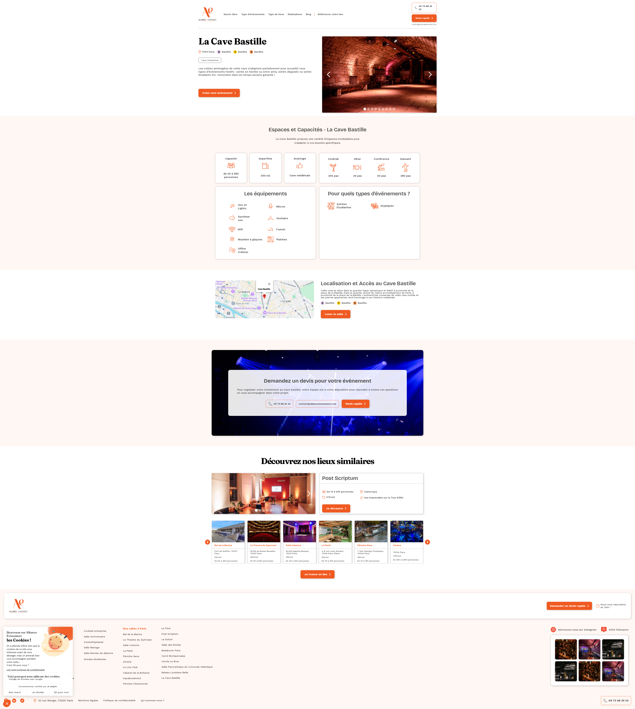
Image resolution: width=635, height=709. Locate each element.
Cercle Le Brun (170, 661)
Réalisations (295, 14)
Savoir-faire (230, 14)
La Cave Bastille (171, 678)
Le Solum (167, 639)
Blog (308, 14)
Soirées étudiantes (95, 659)
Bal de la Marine (132, 634)
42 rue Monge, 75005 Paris (55, 700)
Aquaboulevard (132, 678)
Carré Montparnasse (173, 656)
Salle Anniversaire (94, 636)
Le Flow (166, 628)
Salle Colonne (131, 645)
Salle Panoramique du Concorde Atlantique (187, 666)
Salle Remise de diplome (98, 653)
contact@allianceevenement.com (424, 24)
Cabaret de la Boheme (136, 672)
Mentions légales (88, 700)
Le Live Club (130, 667)
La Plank (128, 650)
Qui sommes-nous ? (152, 700)
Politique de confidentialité (119, 700)
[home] (207, 14)
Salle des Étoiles (171, 644)
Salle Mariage (92, 647)
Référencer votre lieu (330, 14)
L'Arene (127, 661)
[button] (252, 14)
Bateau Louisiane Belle (175, 672)
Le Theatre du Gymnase (137, 639)
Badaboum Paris (171, 650)
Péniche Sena (131, 656)
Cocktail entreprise (95, 631)
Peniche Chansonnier (135, 683)
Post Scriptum (170, 634)
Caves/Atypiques (93, 642)
